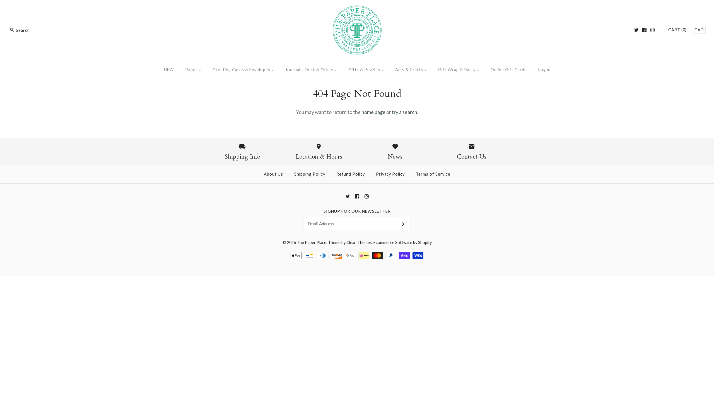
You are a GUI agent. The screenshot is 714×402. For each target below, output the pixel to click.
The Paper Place (311, 242)
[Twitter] (636, 30)
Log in (544, 69)
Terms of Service (433, 174)
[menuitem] (169, 70)
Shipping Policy (309, 174)
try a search (404, 112)
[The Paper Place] (357, 9)
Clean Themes (359, 242)
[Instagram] (652, 30)
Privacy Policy (390, 174)
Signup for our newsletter (357, 211)
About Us (273, 174)
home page (373, 112)
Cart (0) (677, 29)
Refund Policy (350, 174)
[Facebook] (644, 30)
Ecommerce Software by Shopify (402, 242)
